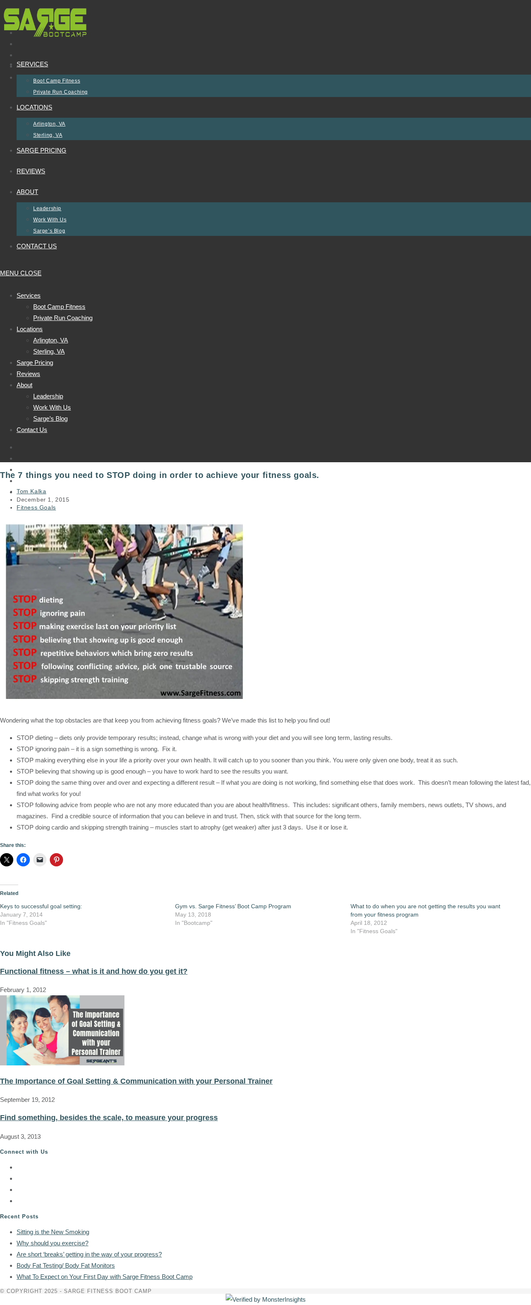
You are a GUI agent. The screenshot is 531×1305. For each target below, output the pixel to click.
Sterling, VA (49, 351)
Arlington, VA (50, 340)
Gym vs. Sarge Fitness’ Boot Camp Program (233, 906)
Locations (30, 328)
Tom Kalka (31, 491)
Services (29, 295)
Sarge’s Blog (50, 418)
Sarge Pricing (35, 362)
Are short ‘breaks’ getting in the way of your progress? (89, 1254)
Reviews (28, 373)
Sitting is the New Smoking (53, 1231)
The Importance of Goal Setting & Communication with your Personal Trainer (136, 1081)
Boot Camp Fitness (59, 306)
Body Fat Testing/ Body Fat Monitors (66, 1265)
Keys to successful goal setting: (41, 906)
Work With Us (52, 407)
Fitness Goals (36, 507)
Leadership (48, 396)
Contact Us (32, 429)
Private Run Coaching (63, 317)
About (24, 384)
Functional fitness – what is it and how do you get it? (94, 971)
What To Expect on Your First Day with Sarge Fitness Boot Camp (104, 1276)
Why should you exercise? (52, 1243)
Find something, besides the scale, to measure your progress (109, 1117)
